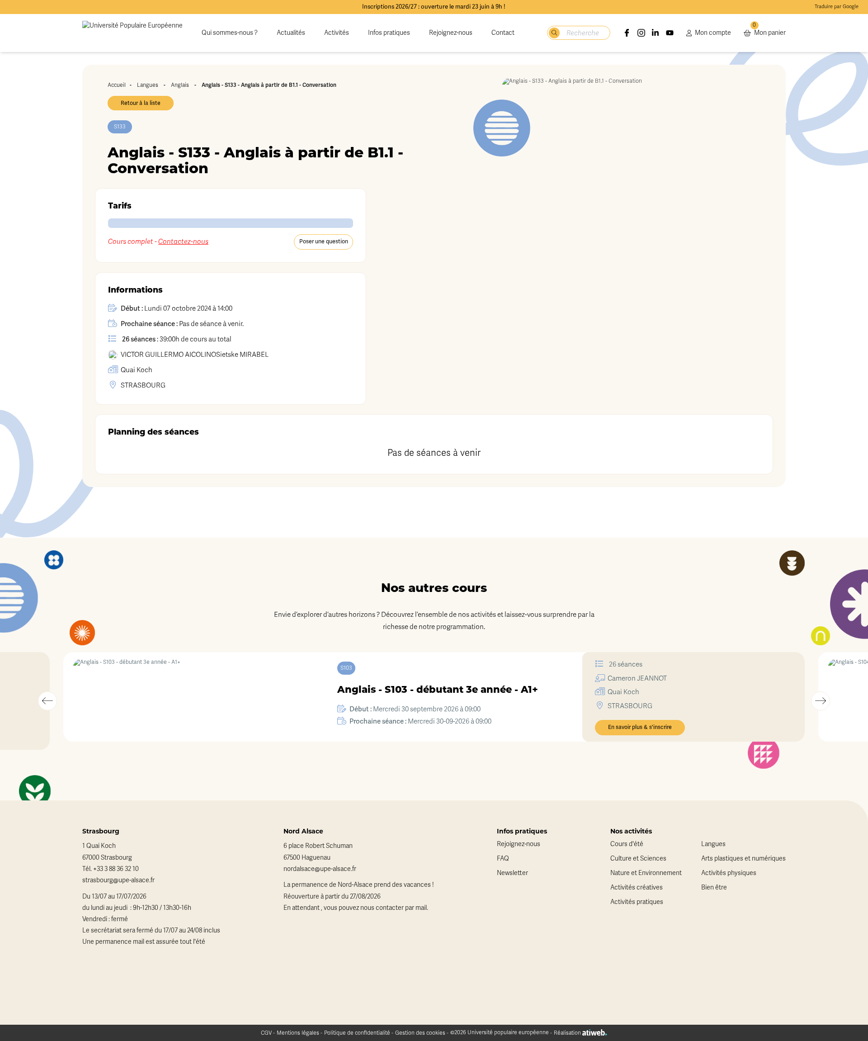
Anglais (180, 85)
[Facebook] (627, 33)
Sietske (242, 354)
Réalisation (568, 1033)
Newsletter (512, 873)
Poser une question (323, 241)
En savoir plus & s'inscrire (640, 727)
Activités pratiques (636, 902)
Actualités (291, 33)
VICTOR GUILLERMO (168, 354)
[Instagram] (641, 33)
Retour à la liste (140, 103)
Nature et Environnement (646, 873)
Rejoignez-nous (450, 33)
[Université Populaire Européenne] (132, 33)
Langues (147, 85)
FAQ (503, 858)
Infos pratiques (389, 33)
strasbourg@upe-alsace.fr (118, 880)
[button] (47, 700)
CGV (266, 1033)
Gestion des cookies (420, 1033)
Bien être (714, 887)
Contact (502, 33)
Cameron (637, 678)
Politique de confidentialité (357, 1033)
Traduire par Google (837, 6)
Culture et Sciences (638, 858)
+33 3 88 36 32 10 (116, 869)
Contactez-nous (183, 241)
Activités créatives (636, 887)
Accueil (117, 85)
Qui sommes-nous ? (230, 33)
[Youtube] (670, 33)
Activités (336, 33)
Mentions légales (298, 1033)
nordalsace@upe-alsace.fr (319, 869)
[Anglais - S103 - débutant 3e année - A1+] (184, 696)
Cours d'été (626, 844)
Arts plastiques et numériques (743, 858)
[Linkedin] (655, 33)
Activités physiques (728, 873)
